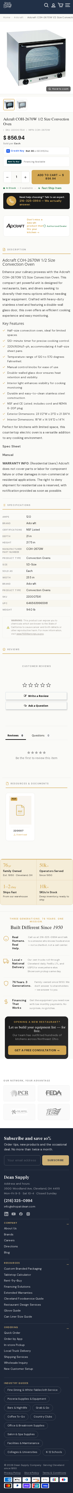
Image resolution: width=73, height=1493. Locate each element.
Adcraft (18, 17)
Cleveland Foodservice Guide (24, 1298)
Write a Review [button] (38, 696)
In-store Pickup (14, 1345)
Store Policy (31, 1472)
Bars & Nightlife (17, 1407)
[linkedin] (6, 1214)
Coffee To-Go (16, 1416)
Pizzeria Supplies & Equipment (27, 1399)
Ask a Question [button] (38, 705)
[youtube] (13, 1214)
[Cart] (60, 5)
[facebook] (21, 1214)
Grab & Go (42, 1407)
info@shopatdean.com (19, 1206)
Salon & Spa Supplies (21, 1434)
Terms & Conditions (54, 1472)
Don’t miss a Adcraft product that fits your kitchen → (35, 226)
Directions (11, 1246)
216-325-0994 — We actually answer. (40, 202)
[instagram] (28, 1214)
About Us (10, 1228)
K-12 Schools (54, 1452)
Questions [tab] (38, 735)
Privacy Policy (12, 1472)
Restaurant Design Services (22, 1304)
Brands (8, 1234)
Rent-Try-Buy (13, 1280)
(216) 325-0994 (18, 1201)
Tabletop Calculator (17, 1274)
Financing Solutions (17, 1286)
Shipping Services (16, 1357)
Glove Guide (12, 1310)
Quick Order (12, 1333)
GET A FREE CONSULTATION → (37, 1050)
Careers (9, 1240)
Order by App (13, 1339)
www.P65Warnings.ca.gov (30, 633)
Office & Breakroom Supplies (26, 1425)
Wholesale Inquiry (16, 1363)
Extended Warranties (18, 1292)
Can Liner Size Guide (18, 1316)
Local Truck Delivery (17, 1351)
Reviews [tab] (13, 735)
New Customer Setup (18, 1369)
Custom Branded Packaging (23, 1268)
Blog (7, 1252)
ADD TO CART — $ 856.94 (51, 176)
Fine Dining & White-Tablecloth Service (33, 1390)
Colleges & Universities (22, 1452)
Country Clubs (43, 1416)
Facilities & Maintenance (23, 1443)
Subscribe (55, 1160)
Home (6, 17)
